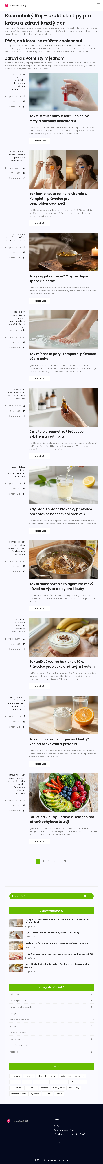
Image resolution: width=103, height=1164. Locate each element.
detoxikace (11, 240)
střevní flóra (19, 625)
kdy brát (21, 467)
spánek (21, 237)
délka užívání (19, 700)
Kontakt (57, 1142)
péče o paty (19, 312)
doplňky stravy (59, 1088)
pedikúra (47, 1094)
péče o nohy (31, 1088)
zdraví (53, 1076)
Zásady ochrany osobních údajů (69, 1134)
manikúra (15, 1082)
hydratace (35, 1094)
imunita (59, 1094)
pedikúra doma (17, 321)
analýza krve (19, 74)
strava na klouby (17, 775)
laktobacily (20, 476)
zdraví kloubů (18, 709)
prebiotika (20, 628)
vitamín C (20, 151)
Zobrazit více (39, 140)
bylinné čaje (12, 237)
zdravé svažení (18, 554)
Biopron (13, 467)
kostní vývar (19, 545)
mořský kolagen (41, 1082)
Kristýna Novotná (13, 96)
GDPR (56, 1138)
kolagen (27, 1082)
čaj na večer (19, 234)
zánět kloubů (19, 787)
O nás (56, 1126)
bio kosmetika (18, 389)
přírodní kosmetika (16, 392)
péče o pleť (19, 157)
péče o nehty (16, 1088)
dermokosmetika (17, 154)
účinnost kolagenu (16, 703)
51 (65, 861)
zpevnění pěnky (17, 330)
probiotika (20, 470)
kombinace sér (18, 160)
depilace (44, 1088)
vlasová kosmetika (19, 1094)
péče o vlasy (66, 1076)
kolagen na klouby (16, 548)
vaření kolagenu (17, 551)
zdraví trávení (18, 631)
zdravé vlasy (74, 1088)
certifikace (13, 395)
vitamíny (21, 77)
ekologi (21, 395)
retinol (12, 151)
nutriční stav (19, 80)
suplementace (18, 89)
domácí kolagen (17, 542)
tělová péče (19, 398)
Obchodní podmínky (64, 1130)
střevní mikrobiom (16, 473)
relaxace (21, 240)
